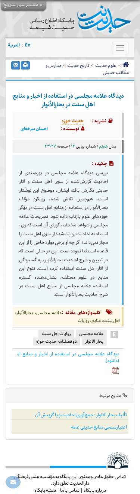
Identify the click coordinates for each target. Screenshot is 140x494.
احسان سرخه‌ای (34, 129)
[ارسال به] (15, 65)
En (28, 45)
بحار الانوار (94, 341)
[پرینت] (25, 65)
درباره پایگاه (95, 490)
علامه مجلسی (91, 333)
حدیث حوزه (73, 121)
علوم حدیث (105, 65)
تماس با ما (70, 490)
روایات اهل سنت (56, 333)
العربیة (14, 45)
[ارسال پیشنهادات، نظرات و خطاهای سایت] (13, 482)
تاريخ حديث (78, 65)
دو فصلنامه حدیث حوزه (56, 341)
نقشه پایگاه (45, 490)
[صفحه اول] (125, 65)
